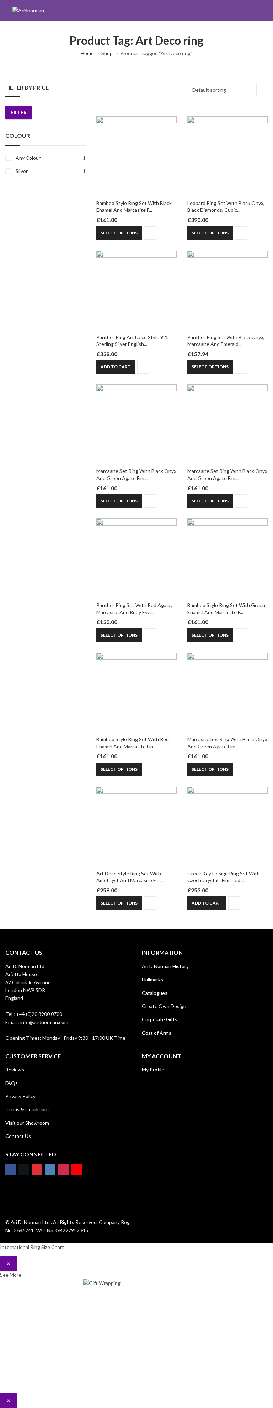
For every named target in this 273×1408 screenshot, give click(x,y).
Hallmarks (152, 979)
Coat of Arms (156, 1033)
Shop (107, 53)
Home (87, 53)
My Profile (153, 1069)
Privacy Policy (20, 1096)
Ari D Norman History (165, 966)
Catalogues (154, 993)
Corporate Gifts (159, 1019)
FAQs (11, 1083)
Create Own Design (164, 1006)
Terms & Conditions (27, 1109)
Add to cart (116, 366)
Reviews (14, 1069)
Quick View (150, 233)
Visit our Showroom (27, 1123)
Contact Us (18, 1136)
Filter (19, 112)
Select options (119, 233)
